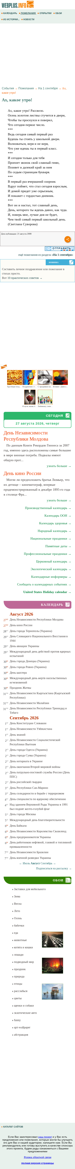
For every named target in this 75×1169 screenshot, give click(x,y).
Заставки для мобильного (29, 889)
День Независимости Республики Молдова (36, 619)
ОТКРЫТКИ (45, 13)
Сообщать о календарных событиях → (44, 584)
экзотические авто (25, 1012)
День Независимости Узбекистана (31, 728)
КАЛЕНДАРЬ (10, 13)
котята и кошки (23, 947)
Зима (16, 896)
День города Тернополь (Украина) (31, 631)
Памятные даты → (58, 546)
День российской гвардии (26, 782)
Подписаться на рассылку (54, 868)
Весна (17, 903)
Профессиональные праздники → (47, 554)
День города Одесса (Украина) (29, 749)
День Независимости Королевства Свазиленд (38, 831)
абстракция (20, 1034)
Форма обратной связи (37, 1157)
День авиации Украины (24, 646)
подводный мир (23, 961)
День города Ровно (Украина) (28, 667)
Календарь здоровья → (55, 523)
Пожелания (26, 88)
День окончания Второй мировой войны (35, 766)
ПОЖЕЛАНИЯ (28, 13)
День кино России (21, 625)
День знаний (17, 734)
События (8, 88)
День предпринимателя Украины (30, 837)
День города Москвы (23, 814)
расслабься (20, 991)
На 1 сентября (48, 88)
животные (20, 940)
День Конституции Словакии (28, 723)
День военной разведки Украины (30, 857)
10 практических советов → (24, 277)
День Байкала (18, 825)
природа (18, 976)
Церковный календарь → (53, 561)
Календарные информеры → (51, 576)
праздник (19, 969)
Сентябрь (46, 863)
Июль (26, 863)
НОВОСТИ (29, 19)
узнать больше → (59, 466)
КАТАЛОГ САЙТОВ (13, 1127)
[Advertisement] (37, 54)
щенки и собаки (23, 1005)
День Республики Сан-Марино (29, 787)
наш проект (45, 1136)
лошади (18, 954)
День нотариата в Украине (26, 761)
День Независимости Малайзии (29, 703)
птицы (17, 983)
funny (17, 1020)
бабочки (18, 925)
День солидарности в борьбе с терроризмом (37, 793)
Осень (17, 918)
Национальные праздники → (50, 538)
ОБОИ (58, 13)
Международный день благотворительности (37, 820)
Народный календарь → (54, 531)
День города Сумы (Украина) (28, 755)
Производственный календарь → (48, 508)
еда (15, 932)
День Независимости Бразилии (29, 852)
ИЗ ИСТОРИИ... (11, 19)
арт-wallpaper (21, 1027)
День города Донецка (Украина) (30, 661)
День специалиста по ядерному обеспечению (38, 799)
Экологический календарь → (51, 569)
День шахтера (18, 672)
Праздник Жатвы (20, 687)
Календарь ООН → (57, 515)
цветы (17, 998)
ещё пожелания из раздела (45, 254)
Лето (16, 910)
